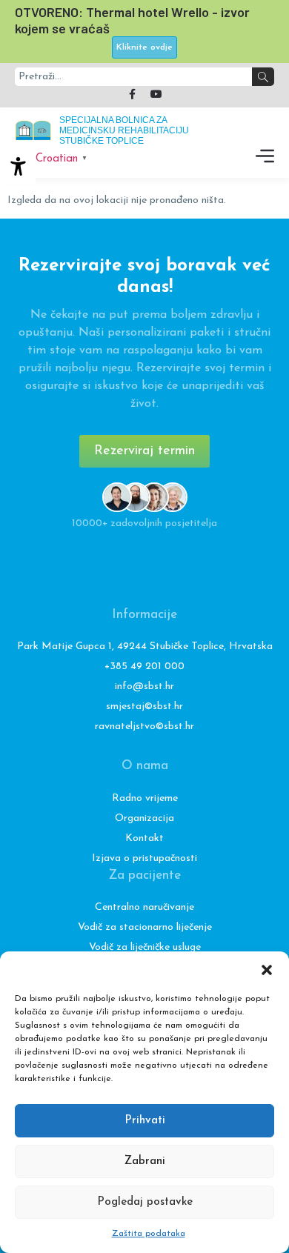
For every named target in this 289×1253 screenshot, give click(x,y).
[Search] (263, 76)
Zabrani (144, 1161)
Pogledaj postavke (145, 1202)
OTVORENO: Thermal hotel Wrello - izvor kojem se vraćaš (132, 20)
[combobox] (133, 76)
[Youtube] (156, 94)
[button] (266, 970)
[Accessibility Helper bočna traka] (18, 166)
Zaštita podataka (148, 1233)
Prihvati (144, 1120)
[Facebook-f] (132, 94)
